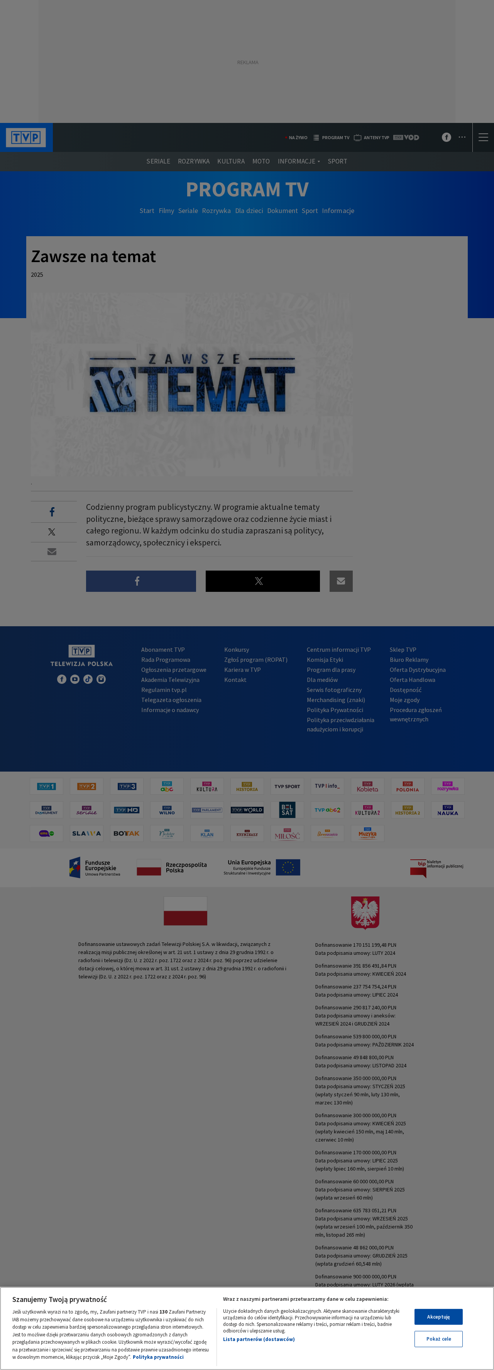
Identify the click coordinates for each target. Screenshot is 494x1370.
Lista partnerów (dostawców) (259, 1339)
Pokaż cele (438, 1339)
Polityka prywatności (158, 1357)
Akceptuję (438, 1317)
